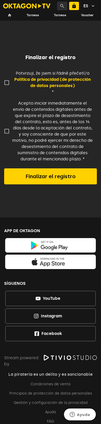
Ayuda (50, 412)
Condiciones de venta (50, 384)
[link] (50, 245)
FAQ (50, 421)
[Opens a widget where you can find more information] (80, 415)
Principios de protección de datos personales (50, 393)
